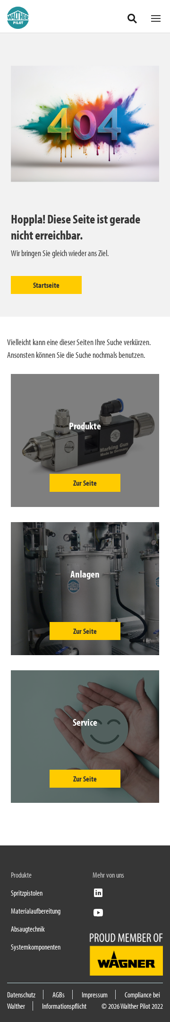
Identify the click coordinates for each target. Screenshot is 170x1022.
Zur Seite (85, 483)
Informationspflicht (64, 1006)
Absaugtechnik (28, 928)
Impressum (95, 994)
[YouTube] (98, 915)
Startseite (46, 285)
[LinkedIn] (98, 895)
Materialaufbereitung (35, 910)
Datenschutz (21, 994)
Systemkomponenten (35, 946)
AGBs (58, 994)
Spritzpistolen (26, 893)
